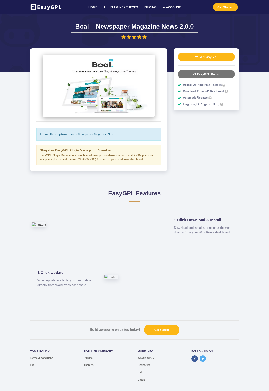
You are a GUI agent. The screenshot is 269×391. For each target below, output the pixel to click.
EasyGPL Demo (207, 74)
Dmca (141, 379)
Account (173, 7)
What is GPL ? (146, 357)
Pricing (150, 7)
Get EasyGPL (208, 57)
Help (140, 372)
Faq (32, 365)
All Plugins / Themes (121, 7)
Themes (89, 365)
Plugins (88, 357)
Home (92, 7)
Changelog (144, 365)
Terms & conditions (41, 357)
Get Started (225, 7)
